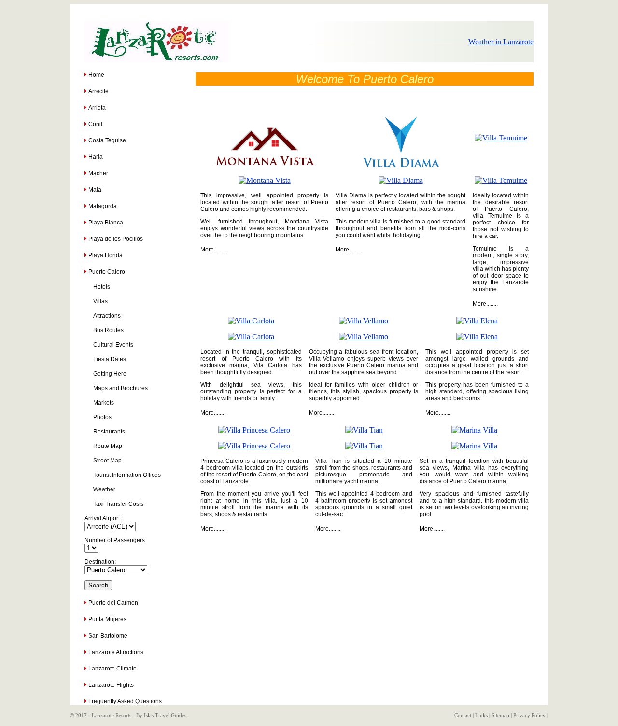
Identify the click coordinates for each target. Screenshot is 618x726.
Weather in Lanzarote (501, 42)
